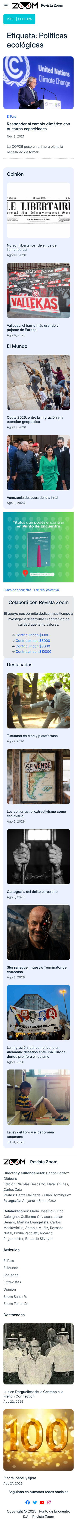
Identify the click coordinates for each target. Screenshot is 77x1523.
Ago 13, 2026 (16, 427)
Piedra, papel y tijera (19, 1478)
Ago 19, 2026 (16, 255)
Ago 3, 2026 (16, 977)
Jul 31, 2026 (15, 1142)
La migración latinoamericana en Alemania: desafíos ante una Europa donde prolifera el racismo (36, 1052)
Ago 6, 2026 (16, 821)
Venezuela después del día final (32, 497)
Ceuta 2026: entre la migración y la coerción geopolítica (35, 419)
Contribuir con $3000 (33, 640)
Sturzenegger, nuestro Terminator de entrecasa (37, 969)
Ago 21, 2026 (13, 1483)
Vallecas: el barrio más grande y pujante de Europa (32, 327)
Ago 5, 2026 (16, 897)
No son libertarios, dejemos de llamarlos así (31, 247)
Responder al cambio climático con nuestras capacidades (38, 126)
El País (11, 116)
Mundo (19, 346)
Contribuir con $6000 (33, 646)
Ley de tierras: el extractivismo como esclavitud (36, 813)
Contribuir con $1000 (32, 635)
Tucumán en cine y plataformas (32, 736)
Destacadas (19, 664)
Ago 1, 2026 (15, 1062)
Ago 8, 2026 (16, 503)
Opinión (15, 174)
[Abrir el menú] (6, 5)
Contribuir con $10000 (33, 651)
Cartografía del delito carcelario (32, 891)
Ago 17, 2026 (16, 335)
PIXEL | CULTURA (19, 19)
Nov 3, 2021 (15, 136)
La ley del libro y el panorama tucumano (30, 1134)
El (9, 346)
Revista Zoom (44, 1161)
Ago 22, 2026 (13, 1401)
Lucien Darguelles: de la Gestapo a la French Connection (33, 1394)
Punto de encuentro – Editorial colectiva (31, 590)
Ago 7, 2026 (15, 741)
